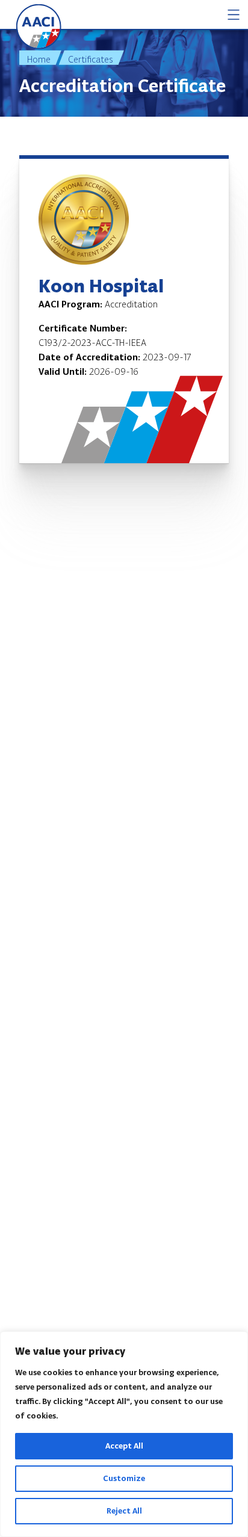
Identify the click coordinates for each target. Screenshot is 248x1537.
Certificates (90, 59)
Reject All (124, 1511)
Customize (124, 1478)
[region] (124, 1434)
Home (39, 59)
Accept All (124, 1446)
